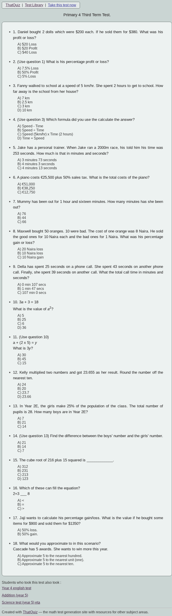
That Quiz (30, 612)
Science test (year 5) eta (21, 602)
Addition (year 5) (15, 595)
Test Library (34, 5)
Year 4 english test (16, 588)
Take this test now (62, 5)
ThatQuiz (13, 5)
